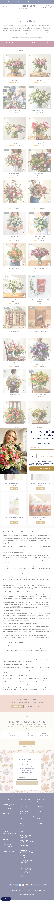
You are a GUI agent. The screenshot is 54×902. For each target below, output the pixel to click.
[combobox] (33, 456)
